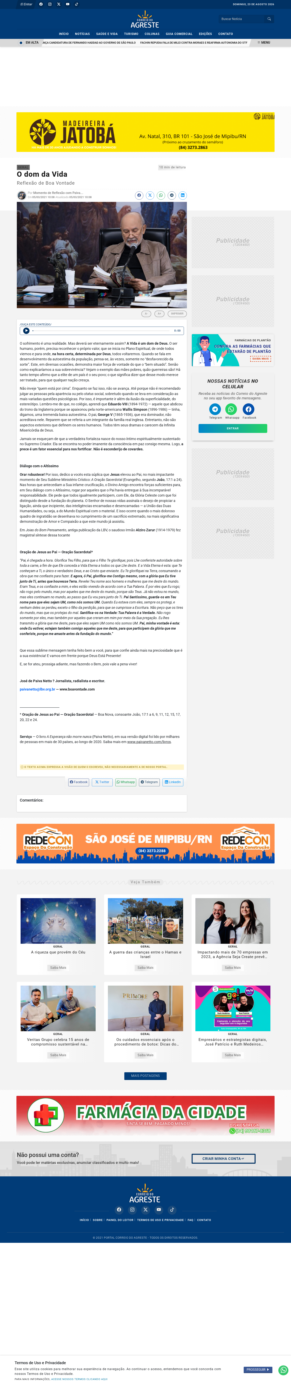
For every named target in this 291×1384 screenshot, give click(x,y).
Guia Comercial (181, 34)
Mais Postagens (145, 1076)
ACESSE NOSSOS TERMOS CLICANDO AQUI (79, 1379)
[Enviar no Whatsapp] (161, 195)
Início (65, 34)
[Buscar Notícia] (269, 19)
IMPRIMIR (177, 313)
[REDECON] (145, 1115)
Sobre (98, 1220)
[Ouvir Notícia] (26, 331)
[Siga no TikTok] (76, 4)
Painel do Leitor (120, 1220)
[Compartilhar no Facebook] (139, 195)
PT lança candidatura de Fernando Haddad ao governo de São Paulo (63, 42)
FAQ (190, 1220)
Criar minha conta (222, 1159)
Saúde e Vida (108, 34)
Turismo (133, 34)
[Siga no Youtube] (68, 4)
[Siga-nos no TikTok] (172, 1210)
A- (146, 313)
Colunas (154, 34)
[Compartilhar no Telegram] (172, 195)
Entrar (28, 4)
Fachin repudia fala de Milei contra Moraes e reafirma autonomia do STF (171, 42)
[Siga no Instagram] (50, 4)
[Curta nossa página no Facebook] (119, 1210)
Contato (225, 34)
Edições (207, 34)
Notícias (84, 34)
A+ (159, 313)
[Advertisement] (145, 76)
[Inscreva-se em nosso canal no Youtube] (158, 1210)
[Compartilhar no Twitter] (150, 195)
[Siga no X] (59, 4)
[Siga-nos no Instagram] (132, 1210)
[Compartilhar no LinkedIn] (183, 195)
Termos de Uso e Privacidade (160, 1220)
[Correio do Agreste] (145, 19)
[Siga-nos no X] (145, 1210)
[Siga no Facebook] (41, 4)
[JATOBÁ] (145, 132)
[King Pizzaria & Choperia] (233, 243)
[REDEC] (145, 843)
